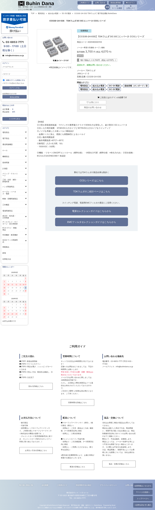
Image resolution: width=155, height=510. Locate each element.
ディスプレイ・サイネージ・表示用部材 (10, 223)
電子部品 (5, 138)
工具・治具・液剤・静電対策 (10, 181)
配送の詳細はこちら (77, 467)
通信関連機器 (7, 144)
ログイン (131, 3)
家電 (4, 253)
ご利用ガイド (84, 3)
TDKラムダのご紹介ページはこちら (91, 191)
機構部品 (5, 156)
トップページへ (143, 498)
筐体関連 (5, 162)
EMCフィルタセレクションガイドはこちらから (91, 222)
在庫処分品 (6, 259)
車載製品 (5, 247)
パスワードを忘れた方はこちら (13, 83)
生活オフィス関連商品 (10, 241)
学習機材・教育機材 (10, 235)
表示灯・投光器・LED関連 (9, 217)
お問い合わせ (100, 3)
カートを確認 (117, 8)
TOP (32, 13)
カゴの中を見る (14, 119)
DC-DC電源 (66, 13)
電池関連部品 (7, 211)
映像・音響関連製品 (10, 199)
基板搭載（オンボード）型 (136, 85)
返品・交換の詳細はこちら (119, 464)
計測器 (5, 168)
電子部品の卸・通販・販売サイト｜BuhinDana (86, 505)
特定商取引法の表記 (83, 485)
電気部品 (5, 132)
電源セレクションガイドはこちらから (91, 211)
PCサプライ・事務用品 (9, 229)
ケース (5, 150)
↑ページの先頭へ (143, 492)
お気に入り (130, 8)
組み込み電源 (53, 13)
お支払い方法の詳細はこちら (36, 450)
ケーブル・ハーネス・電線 (9, 193)
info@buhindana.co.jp (14, 55)
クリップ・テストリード (10, 175)
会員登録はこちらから (142, 486)
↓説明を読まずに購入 (142, 505)
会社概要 (45, 485)
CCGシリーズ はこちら (92, 180)
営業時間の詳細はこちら (77, 402)
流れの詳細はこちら (36, 386)
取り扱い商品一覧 (26, 485)
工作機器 (5, 205)
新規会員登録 (116, 3)
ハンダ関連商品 (8, 187)
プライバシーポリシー (108, 485)
